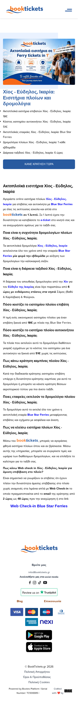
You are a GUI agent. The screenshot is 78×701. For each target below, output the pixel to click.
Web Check (20, 506)
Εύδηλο (13, 287)
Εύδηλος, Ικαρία (56, 246)
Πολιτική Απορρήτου (37, 672)
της (21, 287)
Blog (20, 601)
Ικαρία (28, 287)
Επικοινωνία (52, 601)
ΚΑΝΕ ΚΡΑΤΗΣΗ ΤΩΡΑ (39, 164)
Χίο (66, 282)
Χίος (49, 199)
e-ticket (45, 220)
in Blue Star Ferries (50, 506)
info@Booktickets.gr (39, 572)
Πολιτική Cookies (39, 682)
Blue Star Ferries (62, 204)
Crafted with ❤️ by (57, 690)
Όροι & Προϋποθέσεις (37, 677)
